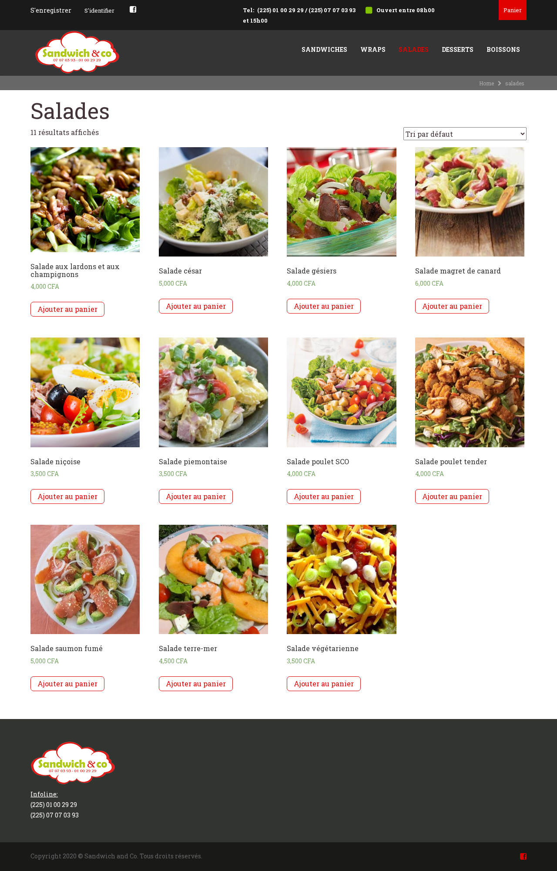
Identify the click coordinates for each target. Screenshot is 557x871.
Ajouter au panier (67, 309)
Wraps (373, 49)
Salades (414, 49)
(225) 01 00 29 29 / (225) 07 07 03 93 (306, 10)
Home (486, 83)
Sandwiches (324, 49)
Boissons (503, 49)
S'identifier (99, 10)
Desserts (457, 49)
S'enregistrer (50, 10)
